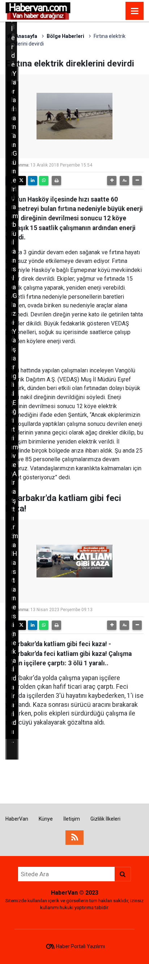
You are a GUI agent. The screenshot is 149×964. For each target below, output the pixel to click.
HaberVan (16, 819)
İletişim (71, 819)
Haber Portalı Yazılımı (80, 946)
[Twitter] (21, 180)
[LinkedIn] (32, 180)
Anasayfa (25, 36)
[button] (111, 180)
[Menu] (134, 11)
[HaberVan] (38, 10)
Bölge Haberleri (65, 36)
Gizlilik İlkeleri (105, 819)
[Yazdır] (56, 180)
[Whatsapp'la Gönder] (43, 180)
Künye (46, 819)
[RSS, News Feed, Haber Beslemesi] (74, 837)
